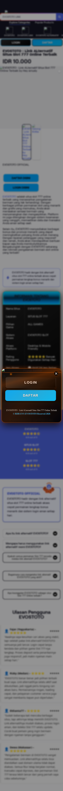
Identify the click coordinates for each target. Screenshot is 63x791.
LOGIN (30, 382)
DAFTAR (30, 395)
